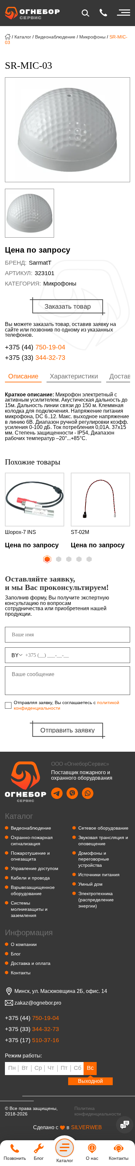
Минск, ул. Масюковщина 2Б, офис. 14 (60, 991)
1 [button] (46, 558)
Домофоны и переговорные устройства (93, 859)
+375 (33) (35, 358)
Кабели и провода (30, 877)
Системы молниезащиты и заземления (29, 909)
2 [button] (59, 559)
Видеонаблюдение (55, 36)
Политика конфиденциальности (97, 1111)
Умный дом (90, 884)
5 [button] (90, 559)
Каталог (22, 36)
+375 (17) (32, 1040)
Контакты (20, 972)
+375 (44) (35, 347)
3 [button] (69, 559)
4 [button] (79, 559)
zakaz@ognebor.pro (37, 1003)
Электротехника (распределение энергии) (96, 899)
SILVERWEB (86, 1127)
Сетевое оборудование (103, 828)
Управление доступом (34, 868)
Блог (16, 953)
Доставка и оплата (30, 963)
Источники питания (99, 874)
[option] (67, 130)
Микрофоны (92, 36)
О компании (24, 944)
